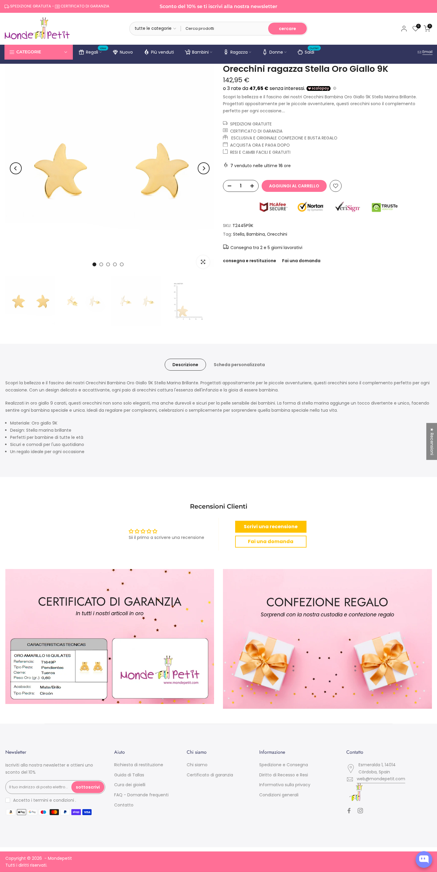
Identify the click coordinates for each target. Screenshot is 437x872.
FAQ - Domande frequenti (141, 795)
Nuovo (126, 52)
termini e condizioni (53, 800)
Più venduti (162, 52)
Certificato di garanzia (210, 775)
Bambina (255, 234)
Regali (96, 51)
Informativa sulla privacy (284, 785)
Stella (238, 234)
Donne (276, 52)
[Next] (204, 168)
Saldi (312, 51)
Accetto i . (44, 800)
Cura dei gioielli (129, 785)
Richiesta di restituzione (138, 765)
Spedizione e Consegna (283, 765)
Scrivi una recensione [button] (271, 526)
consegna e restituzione (249, 261)
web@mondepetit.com (381, 779)
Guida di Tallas (129, 775)
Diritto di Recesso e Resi (283, 775)
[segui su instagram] (360, 810)
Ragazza (239, 52)
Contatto (123, 805)
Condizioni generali (278, 795)
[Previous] (16, 168)
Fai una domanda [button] (270, 541)
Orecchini (277, 234)
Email (427, 51)
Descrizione (185, 365)
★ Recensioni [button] (432, 441)
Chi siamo (197, 765)
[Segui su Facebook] (349, 810)
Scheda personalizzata (239, 365)
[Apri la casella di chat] (424, 859)
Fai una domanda (301, 261)
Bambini (200, 52)
